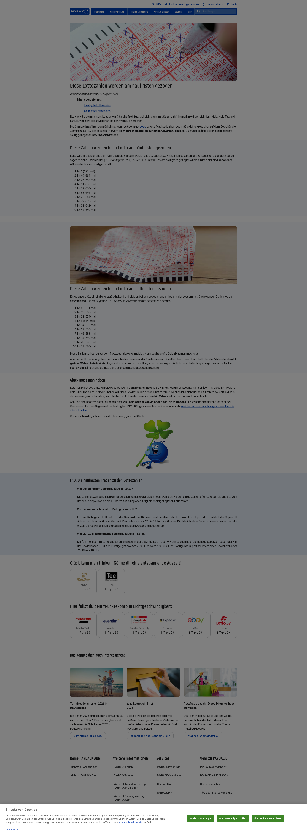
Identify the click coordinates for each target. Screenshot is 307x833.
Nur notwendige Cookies (233, 818)
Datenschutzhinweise (131, 822)
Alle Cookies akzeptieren (268, 818)
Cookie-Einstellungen (200, 818)
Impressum (12, 829)
